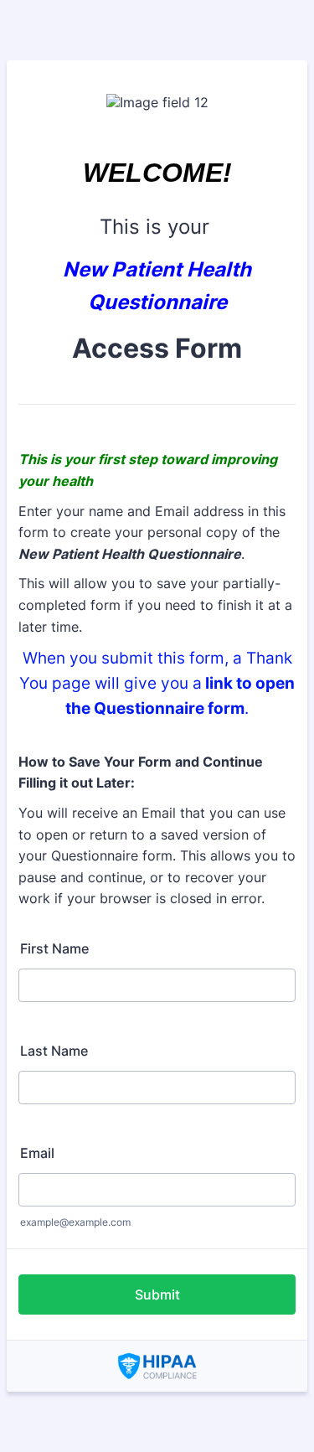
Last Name (54, 1050)
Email (37, 1153)
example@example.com (75, 1222)
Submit (157, 1294)
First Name (54, 948)
